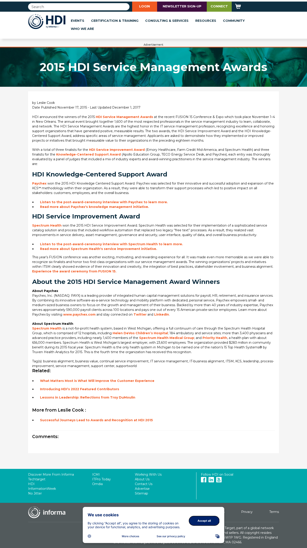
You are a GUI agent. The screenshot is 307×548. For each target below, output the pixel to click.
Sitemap (141, 493)
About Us (142, 479)
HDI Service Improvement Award (117, 150)
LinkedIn (161, 314)
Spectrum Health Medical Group (166, 338)
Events (77, 21)
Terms (274, 512)
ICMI (96, 474)
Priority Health (214, 338)
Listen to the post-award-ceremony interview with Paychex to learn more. (104, 202)
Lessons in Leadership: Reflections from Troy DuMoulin (87, 397)
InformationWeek (42, 489)
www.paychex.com (79, 314)
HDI (31, 484)
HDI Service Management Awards (125, 117)
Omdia (97, 484)
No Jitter (35, 493)
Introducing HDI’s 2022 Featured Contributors (79, 389)
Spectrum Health (47, 225)
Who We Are (82, 29)
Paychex (39, 183)
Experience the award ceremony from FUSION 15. (74, 271)
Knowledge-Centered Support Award (88, 154)
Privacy (247, 512)
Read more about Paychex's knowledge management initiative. (94, 207)
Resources (205, 21)
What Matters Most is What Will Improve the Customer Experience (97, 381)
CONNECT (219, 6)
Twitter (140, 314)
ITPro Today (101, 479)
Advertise (142, 489)
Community (234, 21)
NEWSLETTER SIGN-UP (182, 6)
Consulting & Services (167, 21)
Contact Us (143, 484)
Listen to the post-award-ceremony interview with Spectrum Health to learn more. (111, 244)
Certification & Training (114, 21)
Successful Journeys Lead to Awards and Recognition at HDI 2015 (96, 420)
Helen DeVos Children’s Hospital (140, 333)
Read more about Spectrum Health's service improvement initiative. (98, 249)
